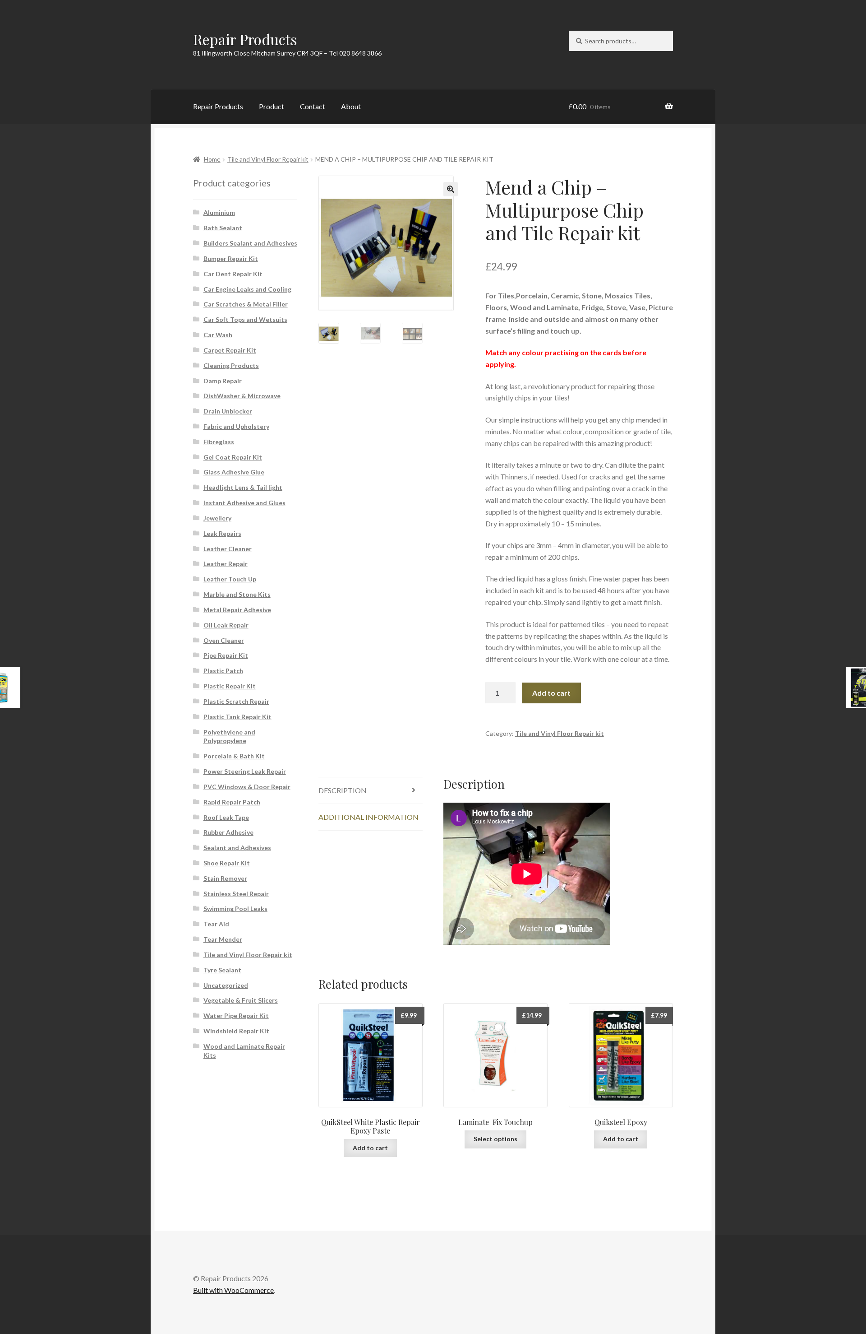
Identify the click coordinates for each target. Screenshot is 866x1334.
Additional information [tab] (368, 817)
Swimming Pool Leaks (235, 908)
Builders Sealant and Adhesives (250, 243)
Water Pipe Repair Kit (236, 1015)
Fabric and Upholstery (236, 426)
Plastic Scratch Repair (236, 701)
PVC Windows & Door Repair (246, 786)
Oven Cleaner (223, 640)
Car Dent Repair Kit (233, 274)
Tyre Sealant (222, 970)
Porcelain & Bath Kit (234, 756)
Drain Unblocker (227, 411)
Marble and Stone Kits (237, 594)
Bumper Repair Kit (230, 258)
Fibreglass (218, 442)
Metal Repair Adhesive (237, 610)
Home (212, 159)
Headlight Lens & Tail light (242, 487)
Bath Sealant (222, 228)
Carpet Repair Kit (229, 350)
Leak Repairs (222, 533)
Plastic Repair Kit (229, 686)
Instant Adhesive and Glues (244, 503)
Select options (495, 1139)
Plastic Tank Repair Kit (237, 716)
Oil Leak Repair (226, 625)
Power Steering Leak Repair (244, 771)
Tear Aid (216, 924)
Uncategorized (225, 985)
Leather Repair (225, 563)
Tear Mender (222, 939)
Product (271, 106)
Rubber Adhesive (228, 832)
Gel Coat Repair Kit (232, 457)
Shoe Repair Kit (226, 863)
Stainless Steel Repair (236, 893)
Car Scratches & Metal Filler (245, 304)
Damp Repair (222, 381)
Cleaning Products (231, 365)
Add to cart (551, 692)
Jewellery (217, 518)
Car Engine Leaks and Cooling (247, 289)
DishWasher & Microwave (242, 396)
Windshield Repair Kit (236, 1031)
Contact (312, 106)
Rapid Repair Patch (231, 802)
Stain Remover (225, 878)
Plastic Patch (223, 670)
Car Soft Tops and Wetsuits (245, 319)
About (351, 106)
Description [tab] (342, 790)
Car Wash (217, 335)
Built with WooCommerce (233, 1290)
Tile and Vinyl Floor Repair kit (268, 159)
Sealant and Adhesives (237, 847)
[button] (450, 189)
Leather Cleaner (227, 549)
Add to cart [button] (370, 1148)
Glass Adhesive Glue (233, 472)
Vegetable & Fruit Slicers (240, 1000)
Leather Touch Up (229, 579)
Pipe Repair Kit (225, 655)
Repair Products (245, 39)
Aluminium (219, 212)
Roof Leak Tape (226, 817)
